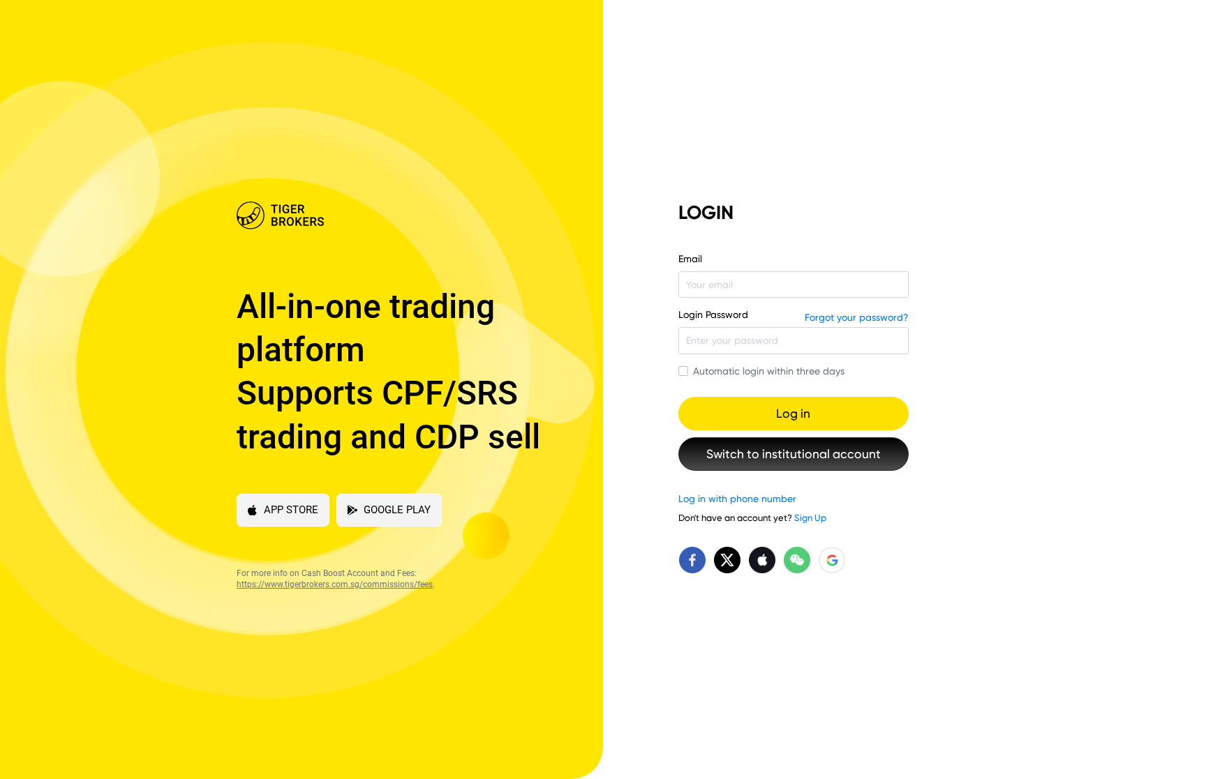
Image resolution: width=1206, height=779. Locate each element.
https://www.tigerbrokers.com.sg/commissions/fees (335, 584)
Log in (793, 414)
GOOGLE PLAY (397, 510)
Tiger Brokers (395, 215)
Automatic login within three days (768, 371)
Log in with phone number (737, 498)
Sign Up (810, 518)
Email (690, 258)
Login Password (713, 314)
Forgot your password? (857, 317)
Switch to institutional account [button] (793, 454)
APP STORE (291, 510)
